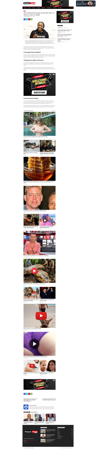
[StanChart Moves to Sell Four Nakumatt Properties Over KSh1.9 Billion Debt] (43, 441)
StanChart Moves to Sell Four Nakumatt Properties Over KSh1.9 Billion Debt (50, 440)
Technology (49, 7)
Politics (33, 7)
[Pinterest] (29, 19)
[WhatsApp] (31, 19)
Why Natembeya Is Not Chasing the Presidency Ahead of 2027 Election (39, 422)
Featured (55, 7)
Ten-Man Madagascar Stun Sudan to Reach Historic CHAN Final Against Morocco (64, 39)
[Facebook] (25, 19)
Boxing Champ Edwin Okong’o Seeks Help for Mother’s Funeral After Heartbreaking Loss (30, 400)
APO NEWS (60, 7)
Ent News (38, 7)
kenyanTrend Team (27, 16)
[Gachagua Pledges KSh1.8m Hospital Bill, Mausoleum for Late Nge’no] (51, 417)
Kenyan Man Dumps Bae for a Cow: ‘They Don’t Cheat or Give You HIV (49, 399)
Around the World (60, 436)
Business (43, 7)
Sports (29, 7)
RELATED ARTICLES (26, 412)
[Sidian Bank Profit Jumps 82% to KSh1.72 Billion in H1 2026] (43, 431)
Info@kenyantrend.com (30, 440)
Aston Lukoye (59, 41)
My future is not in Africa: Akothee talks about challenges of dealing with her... (65, 35)
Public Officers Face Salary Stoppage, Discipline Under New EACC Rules (28, 422)
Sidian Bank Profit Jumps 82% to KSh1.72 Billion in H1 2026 (50, 430)
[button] (72, 8)
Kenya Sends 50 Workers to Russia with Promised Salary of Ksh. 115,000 (65, 30)
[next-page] (55, 412)
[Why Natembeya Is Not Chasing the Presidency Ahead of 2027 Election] (40, 417)
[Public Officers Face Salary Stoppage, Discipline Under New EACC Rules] (29, 417)
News (25, 7)
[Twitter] (27, 19)
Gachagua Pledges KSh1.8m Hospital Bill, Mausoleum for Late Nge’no (50, 422)
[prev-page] (53, 412)
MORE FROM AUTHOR (34, 412)
